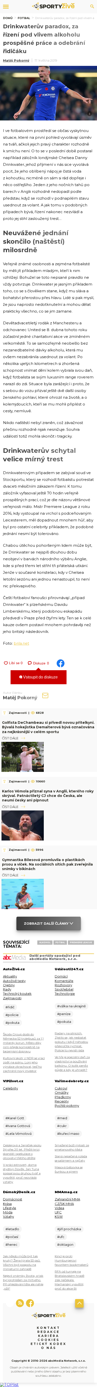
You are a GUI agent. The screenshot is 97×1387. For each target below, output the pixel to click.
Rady (7, 989)
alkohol (44, 942)
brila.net (21, 643)
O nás (48, 1348)
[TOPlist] (9, 1384)
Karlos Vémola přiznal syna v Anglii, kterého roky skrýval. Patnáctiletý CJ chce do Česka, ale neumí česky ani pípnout (48, 795)
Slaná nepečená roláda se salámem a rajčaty (71, 1158)
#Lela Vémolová (18, 1134)
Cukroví (61, 1088)
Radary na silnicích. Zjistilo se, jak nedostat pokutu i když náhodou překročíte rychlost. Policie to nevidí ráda (71, 1041)
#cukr (62, 1126)
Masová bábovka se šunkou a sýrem (69, 1169)
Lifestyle (9, 1208)
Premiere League (81, 942)
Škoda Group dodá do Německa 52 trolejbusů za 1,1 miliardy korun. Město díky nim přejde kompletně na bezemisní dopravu (23, 1042)
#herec (11, 1244)
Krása (7, 1204)
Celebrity (10, 1088)
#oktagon (65, 1244)
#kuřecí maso (68, 1134)
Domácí (61, 976)
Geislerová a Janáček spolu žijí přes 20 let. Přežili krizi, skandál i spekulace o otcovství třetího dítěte (22, 1151)
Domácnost (12, 1199)
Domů (8, 18)
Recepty (62, 1101)
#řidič (9, 1007)
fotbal (60, 942)
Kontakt (48, 1328)
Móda (7, 1212)
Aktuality (10, 976)
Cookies (48, 1340)
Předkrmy (63, 1097)
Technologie (65, 994)
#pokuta (12, 1023)
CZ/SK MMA (64, 1204)
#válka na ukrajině (71, 1006)
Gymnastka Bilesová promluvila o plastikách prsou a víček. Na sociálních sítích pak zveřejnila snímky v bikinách (47, 864)
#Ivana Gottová (17, 1126)
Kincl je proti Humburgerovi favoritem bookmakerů (71, 1260)
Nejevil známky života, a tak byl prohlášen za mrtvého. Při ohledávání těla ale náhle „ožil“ (23, 1282)
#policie (12, 1015)
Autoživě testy (14, 981)
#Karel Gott (14, 1118)
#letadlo (12, 1229)
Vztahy (8, 1216)
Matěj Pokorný (16, 60)
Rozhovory (63, 985)
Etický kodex (48, 1344)
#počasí (11, 1237)
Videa (59, 1208)
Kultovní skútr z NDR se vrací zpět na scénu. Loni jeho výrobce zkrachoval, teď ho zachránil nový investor (24, 1064)
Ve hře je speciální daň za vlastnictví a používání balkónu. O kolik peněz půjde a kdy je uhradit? (72, 1063)
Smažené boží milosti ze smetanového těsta (72, 1147)
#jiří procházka (69, 1229)
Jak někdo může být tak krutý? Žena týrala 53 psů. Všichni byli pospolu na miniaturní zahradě (22, 1262)
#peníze (64, 1014)
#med (62, 1118)
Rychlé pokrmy (67, 1105)
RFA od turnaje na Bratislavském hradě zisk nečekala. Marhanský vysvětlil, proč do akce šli (69, 1280)
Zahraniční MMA (67, 1199)
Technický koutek (17, 994)
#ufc (60, 1237)
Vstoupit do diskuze (40, 677)
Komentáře (64, 981)
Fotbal (24, 18)
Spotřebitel (64, 989)
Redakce (48, 1332)
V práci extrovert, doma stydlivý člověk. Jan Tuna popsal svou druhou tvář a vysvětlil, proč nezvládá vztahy (22, 1173)
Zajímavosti (12, 998)
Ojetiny (9, 985)
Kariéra (48, 1336)
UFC (58, 1212)
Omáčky (61, 1092)
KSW (59, 1216)
